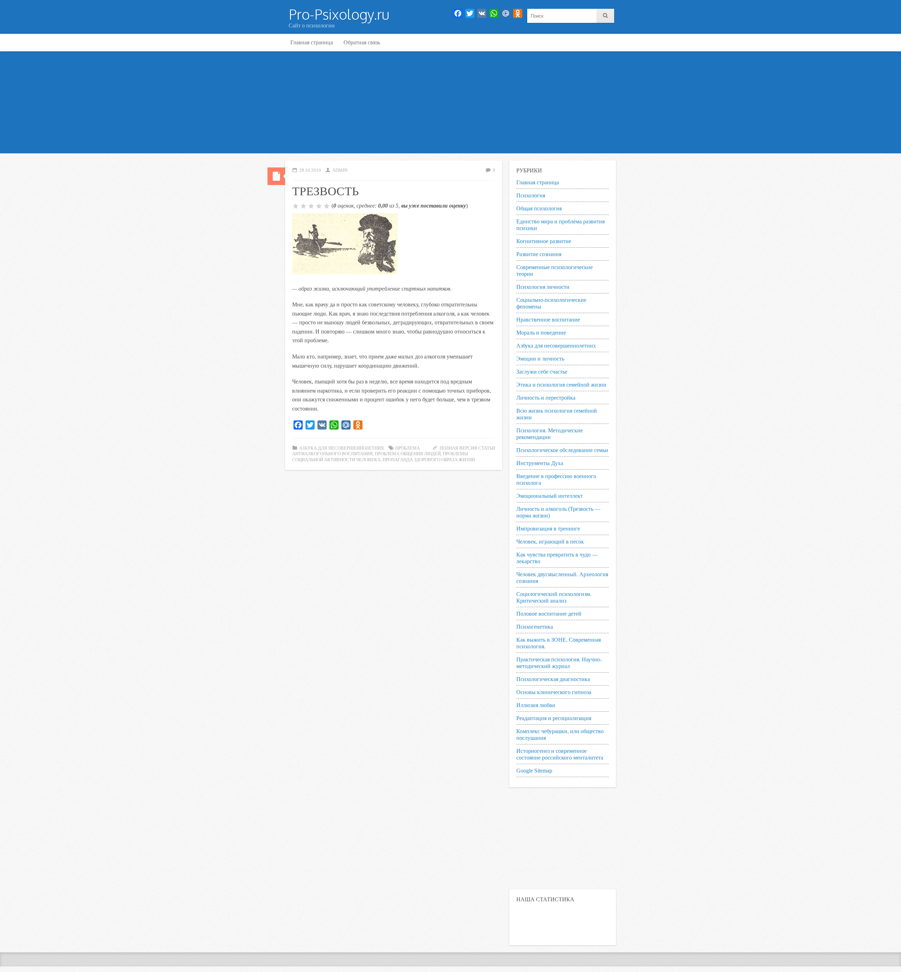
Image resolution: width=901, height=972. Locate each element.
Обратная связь (362, 42)
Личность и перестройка (545, 398)
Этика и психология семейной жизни (561, 385)
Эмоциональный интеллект (549, 496)
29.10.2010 (310, 170)
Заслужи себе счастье (541, 372)
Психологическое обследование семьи (562, 450)
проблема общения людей (408, 453)
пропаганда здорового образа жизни (429, 459)
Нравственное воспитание (548, 320)
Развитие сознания (538, 254)
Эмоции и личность (540, 359)
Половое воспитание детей (548, 614)
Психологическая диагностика (553, 679)
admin (339, 170)
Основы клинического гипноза (553, 692)
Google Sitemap (534, 771)
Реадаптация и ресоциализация (553, 718)
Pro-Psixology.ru (339, 14)
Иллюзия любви (535, 705)
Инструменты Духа (539, 463)
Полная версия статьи (467, 448)
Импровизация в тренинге (548, 529)
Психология (530, 195)
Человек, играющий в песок (550, 542)
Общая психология (539, 208)
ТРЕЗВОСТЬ (325, 190)
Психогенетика (534, 627)
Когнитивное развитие (543, 241)
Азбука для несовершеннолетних (341, 448)
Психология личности (542, 287)
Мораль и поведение (541, 333)
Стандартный (276, 176)
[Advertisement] (450, 104)
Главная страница (311, 42)
